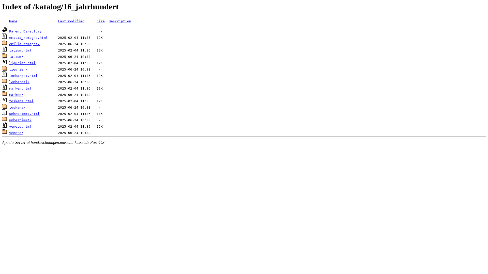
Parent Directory (25, 31)
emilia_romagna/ (24, 44)
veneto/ (16, 133)
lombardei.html (23, 76)
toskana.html (21, 101)
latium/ (16, 57)
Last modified (71, 21)
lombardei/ (19, 82)
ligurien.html (22, 63)
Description (120, 21)
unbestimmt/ (20, 120)
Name (13, 21)
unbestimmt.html (24, 114)
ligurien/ (18, 69)
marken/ (16, 95)
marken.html (20, 88)
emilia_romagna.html (28, 38)
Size (101, 21)
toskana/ (17, 107)
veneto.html (20, 126)
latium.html (20, 50)
